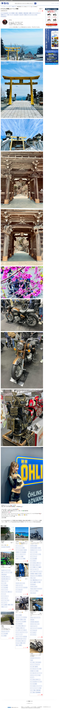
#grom (21, 638)
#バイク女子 (40, 681)
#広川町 (40, 573)
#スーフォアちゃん (34, 556)
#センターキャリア (37, 617)
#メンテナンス (39, 673)
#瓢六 (17, 645)
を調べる (51, 24)
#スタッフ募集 (33, 690)
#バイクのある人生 (19, 589)
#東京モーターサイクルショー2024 (30, 14)
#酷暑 (24, 558)
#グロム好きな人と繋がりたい (21, 640)
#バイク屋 (32, 666)
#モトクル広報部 (4, 604)
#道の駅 (17, 552)
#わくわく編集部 (33, 582)
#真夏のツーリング (19, 558)
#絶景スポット (3, 14)
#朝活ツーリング (4, 606)
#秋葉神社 (20, 13)
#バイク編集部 (38, 567)
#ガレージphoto (33, 571)
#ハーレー (17, 554)
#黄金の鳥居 (26, 13)
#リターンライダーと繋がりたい (7, 591)
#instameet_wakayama (34, 586)
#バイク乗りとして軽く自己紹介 (36, 662)
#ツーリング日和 (38, 688)
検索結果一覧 (14, 6)
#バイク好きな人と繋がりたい (21, 625)
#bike (39, 675)
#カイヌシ (20, 585)
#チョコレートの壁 (9, 572)
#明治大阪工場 (4, 574)
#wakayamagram (33, 584)
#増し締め (32, 619)
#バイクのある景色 (5, 587)
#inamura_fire (33, 575)
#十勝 (24, 619)
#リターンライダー (5, 589)
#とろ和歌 (38, 582)
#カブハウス (18, 587)
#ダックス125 (22, 583)
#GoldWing (25, 617)
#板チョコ (3, 572)
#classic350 (21, 14)
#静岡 (30, 13)
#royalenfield (16, 14)
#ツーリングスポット (36, 13)
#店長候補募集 (38, 692)
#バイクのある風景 (23, 552)
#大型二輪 (24, 636)
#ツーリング (33, 688)
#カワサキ (7, 631)
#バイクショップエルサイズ (35, 664)
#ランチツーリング (19, 634)
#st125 (17, 585)
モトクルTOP (9, 6)
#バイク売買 (39, 668)
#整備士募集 (38, 690)
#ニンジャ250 (4, 583)
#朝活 (12, 604)
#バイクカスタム (18, 591)
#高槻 (9, 604)
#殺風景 (36, 573)
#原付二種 (17, 638)
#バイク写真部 (11, 13)
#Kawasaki (3, 631)
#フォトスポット (4, 602)
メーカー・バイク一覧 (54, 3)
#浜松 (17, 13)
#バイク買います (33, 673)
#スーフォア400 (38, 554)
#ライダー (32, 677)
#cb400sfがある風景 (34, 547)
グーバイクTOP (3, 6)
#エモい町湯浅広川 (39, 575)
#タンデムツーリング (24, 632)
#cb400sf (39, 547)
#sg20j (32, 660)
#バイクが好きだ (33, 560)
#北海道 (21, 619)
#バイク (24, 554)
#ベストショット (18, 547)
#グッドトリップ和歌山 (34, 590)
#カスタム (32, 675)
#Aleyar (32, 617)
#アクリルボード (39, 571)
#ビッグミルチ (8, 570)
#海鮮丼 (20, 645)
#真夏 (22, 556)
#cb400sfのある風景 (34, 545)
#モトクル (32, 569)
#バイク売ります (33, 668)
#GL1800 (17, 619)
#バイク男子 (18, 630)
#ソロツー (17, 632)
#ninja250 (3, 570)
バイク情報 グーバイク (29, 703)
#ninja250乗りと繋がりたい (6, 576)
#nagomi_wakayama (33, 588)
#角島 (23, 547)
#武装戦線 (32, 573)
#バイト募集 (33, 692)
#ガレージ (36, 569)
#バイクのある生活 (4, 13)
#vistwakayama (40, 588)
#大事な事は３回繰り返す (35, 621)
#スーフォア (33, 554)
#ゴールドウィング (19, 617)
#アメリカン (18, 556)
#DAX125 (17, 583)
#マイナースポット (5, 598)
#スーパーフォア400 (34, 552)
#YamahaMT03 (3, 16)
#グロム (25, 638)
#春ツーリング (10, 14)
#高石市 (36, 666)
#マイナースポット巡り (5, 600)
